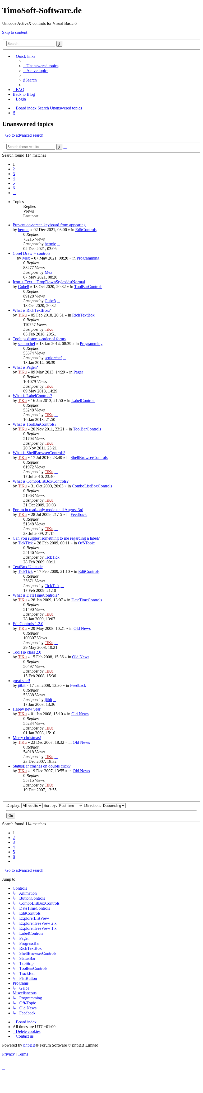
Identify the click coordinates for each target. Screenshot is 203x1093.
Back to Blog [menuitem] (24, 94)
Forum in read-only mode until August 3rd (48, 509)
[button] (14, 192)
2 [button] (14, 169)
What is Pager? (25, 367)
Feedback (79, 514)
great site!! (21, 680)
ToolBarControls (88, 286)
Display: (13, 805)
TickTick (25, 543)
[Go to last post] (58, 244)
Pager (78, 372)
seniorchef (26, 343)
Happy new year (26, 709)
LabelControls (83, 400)
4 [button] (14, 178)
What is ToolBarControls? (34, 424)
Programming (88, 258)
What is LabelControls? (32, 396)
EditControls (85, 229)
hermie (23, 229)
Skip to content (14, 32)
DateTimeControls (86, 600)
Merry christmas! (27, 737)
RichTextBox (83, 315)
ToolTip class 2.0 (27, 652)
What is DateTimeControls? (36, 595)
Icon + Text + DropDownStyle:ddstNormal (49, 282)
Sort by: (51, 805)
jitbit (21, 685)
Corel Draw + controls (31, 253)
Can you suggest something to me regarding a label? (56, 538)
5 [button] (14, 183)
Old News (82, 628)
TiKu (22, 315)
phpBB (29, 1045)
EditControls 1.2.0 (28, 623)
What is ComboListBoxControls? (40, 481)
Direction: (93, 805)
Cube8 (23, 286)
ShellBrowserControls (89, 457)
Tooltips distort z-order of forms (39, 339)
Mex (26, 258)
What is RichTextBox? (32, 310)
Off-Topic (86, 543)
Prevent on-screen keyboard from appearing (49, 225)
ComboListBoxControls (92, 486)
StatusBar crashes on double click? (42, 766)
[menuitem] (40, 66)
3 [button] (14, 173)
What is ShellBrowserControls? (39, 452)
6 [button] (14, 188)
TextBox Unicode (28, 566)
